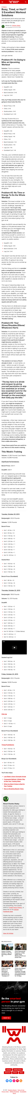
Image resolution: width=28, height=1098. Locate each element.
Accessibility (23, 1091)
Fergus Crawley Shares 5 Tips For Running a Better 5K (7, 954)
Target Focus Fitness (15, 907)
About (14, 1093)
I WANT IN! (6, 1018)
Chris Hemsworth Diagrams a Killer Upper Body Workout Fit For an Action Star (20, 954)
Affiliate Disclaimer (14, 1091)
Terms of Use (21, 1090)
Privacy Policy (5, 1091)
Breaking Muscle (12, 1090)
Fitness (4, 7)
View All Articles (8, 933)
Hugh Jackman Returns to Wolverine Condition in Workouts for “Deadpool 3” (6, 972)
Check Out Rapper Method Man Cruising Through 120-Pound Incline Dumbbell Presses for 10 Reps (20, 972)
